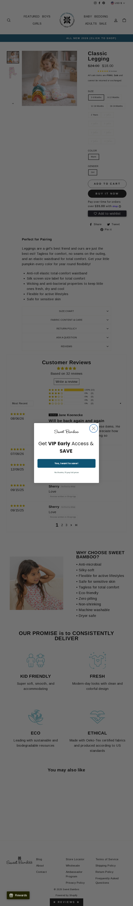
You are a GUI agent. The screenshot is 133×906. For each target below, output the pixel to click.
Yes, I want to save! (66, 463)
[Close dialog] (94, 428)
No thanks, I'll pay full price (66, 472)
